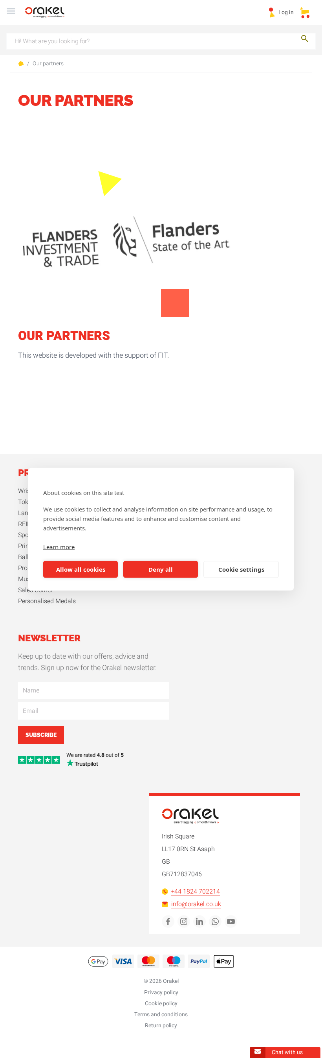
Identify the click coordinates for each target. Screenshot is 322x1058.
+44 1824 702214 (195, 891)
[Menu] (11, 12)
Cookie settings (241, 569)
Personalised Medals (47, 601)
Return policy (161, 1025)
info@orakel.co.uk (196, 904)
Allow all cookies (80, 569)
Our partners (48, 64)
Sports (27, 535)
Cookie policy (161, 1003)
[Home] (49, 12)
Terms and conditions (161, 1014)
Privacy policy (161, 992)
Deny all (160, 569)
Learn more (59, 546)
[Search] (305, 40)
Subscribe (41, 735)
